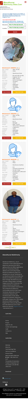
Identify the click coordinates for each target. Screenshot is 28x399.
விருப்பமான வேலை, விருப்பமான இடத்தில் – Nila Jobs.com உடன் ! (12, 357)
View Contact (6, 92)
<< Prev (7, 247)
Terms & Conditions (10, 351)
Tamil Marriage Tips (10, 349)
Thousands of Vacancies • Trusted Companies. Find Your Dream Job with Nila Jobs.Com (12, 363)
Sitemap (7, 345)
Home (7, 320)
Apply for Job (8, 325)
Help (6, 333)
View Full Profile (19, 92)
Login (6, 329)
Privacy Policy (9, 353)
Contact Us (8, 331)
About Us (7, 347)
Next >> (14, 247)
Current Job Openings (11, 327)
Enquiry (7, 322)
